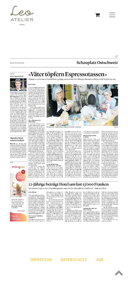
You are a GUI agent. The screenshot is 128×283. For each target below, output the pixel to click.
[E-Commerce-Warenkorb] (97, 15)
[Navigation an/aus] (112, 15)
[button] (64, 272)
